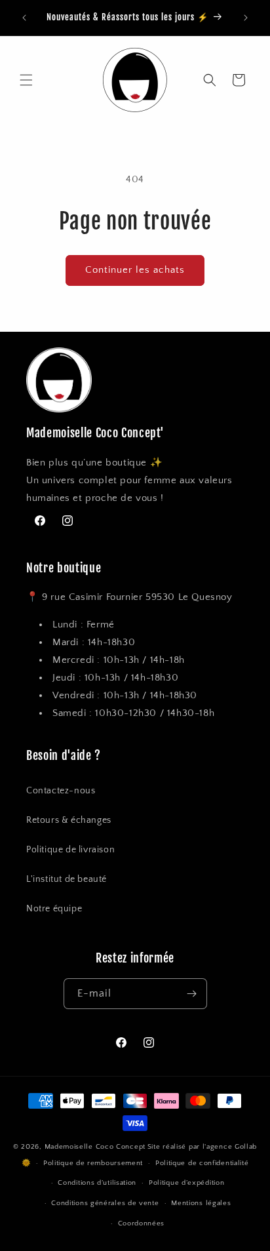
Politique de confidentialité (202, 1163)
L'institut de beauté (66, 879)
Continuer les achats (135, 269)
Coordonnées (141, 1223)
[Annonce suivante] (245, 17)
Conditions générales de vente (105, 1203)
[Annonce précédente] (24, 17)
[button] (26, 80)
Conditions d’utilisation (97, 1183)
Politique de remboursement (93, 1163)
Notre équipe (54, 909)
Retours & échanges (68, 820)
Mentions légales (201, 1203)
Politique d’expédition (186, 1183)
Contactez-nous (60, 790)
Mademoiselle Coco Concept (95, 1147)
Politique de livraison (70, 849)
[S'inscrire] (192, 993)
